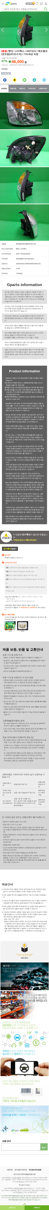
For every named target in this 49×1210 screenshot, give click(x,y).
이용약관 (10, 1170)
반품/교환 (13, 88)
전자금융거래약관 (21, 1170)
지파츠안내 (31, 88)
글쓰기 (44, 1147)
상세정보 (4, 88)
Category (2, 3)
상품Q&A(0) (43, 88)
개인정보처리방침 (35, 1170)
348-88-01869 (18, 1188)
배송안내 (22, 88)
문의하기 (21, 1181)
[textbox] (24, 9)
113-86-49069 (16, 1177)
